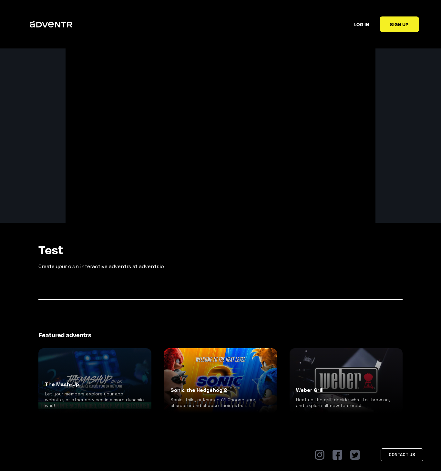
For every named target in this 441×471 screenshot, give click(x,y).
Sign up (399, 24)
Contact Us (402, 454)
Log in (361, 24)
